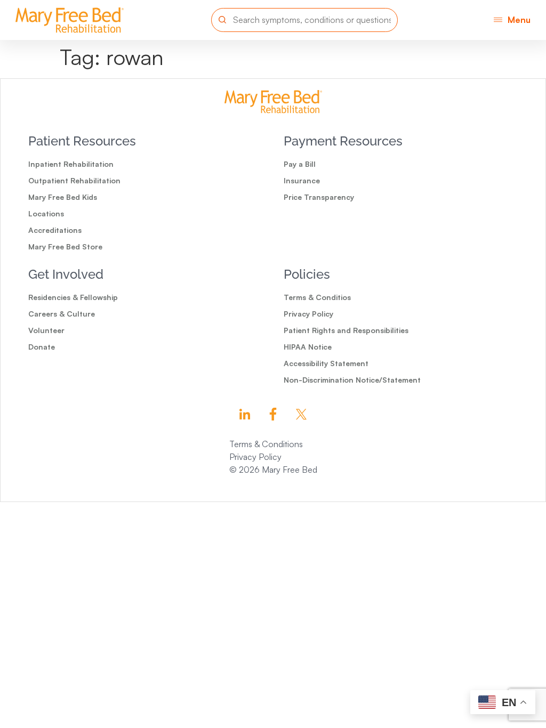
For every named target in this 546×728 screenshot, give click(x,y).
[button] (512, 20)
